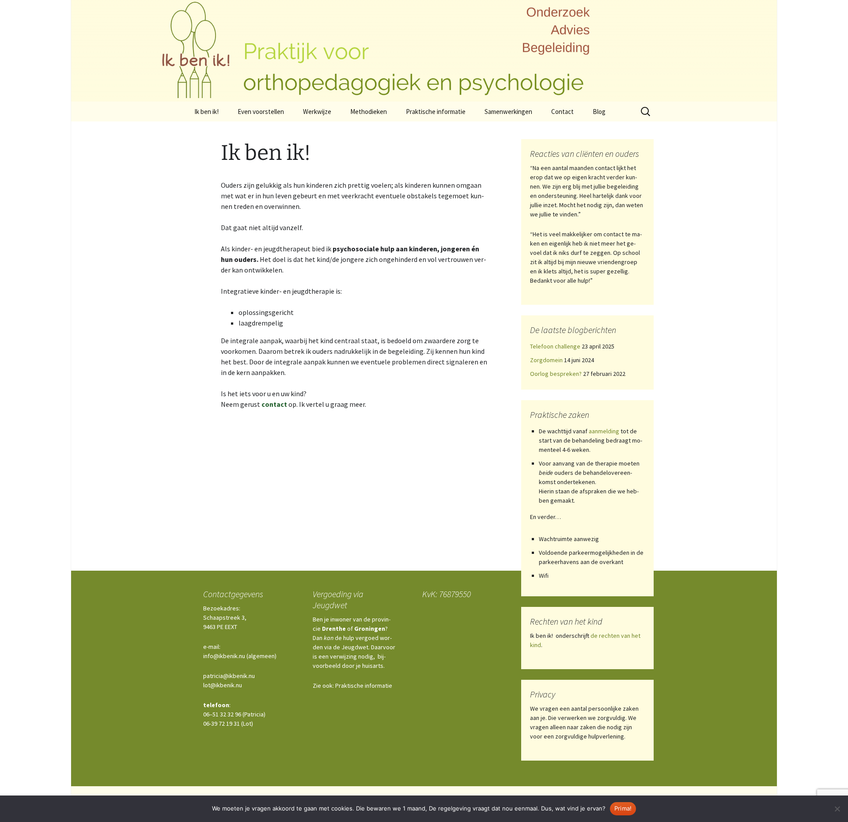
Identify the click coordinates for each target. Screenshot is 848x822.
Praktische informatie (436, 111)
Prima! (623, 808)
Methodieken (368, 111)
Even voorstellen (261, 111)
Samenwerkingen (508, 111)
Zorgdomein (546, 360)
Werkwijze (317, 111)
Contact (562, 111)
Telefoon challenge (555, 346)
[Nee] (837, 808)
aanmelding (604, 431)
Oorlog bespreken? (556, 374)
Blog (599, 111)
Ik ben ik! (206, 111)
